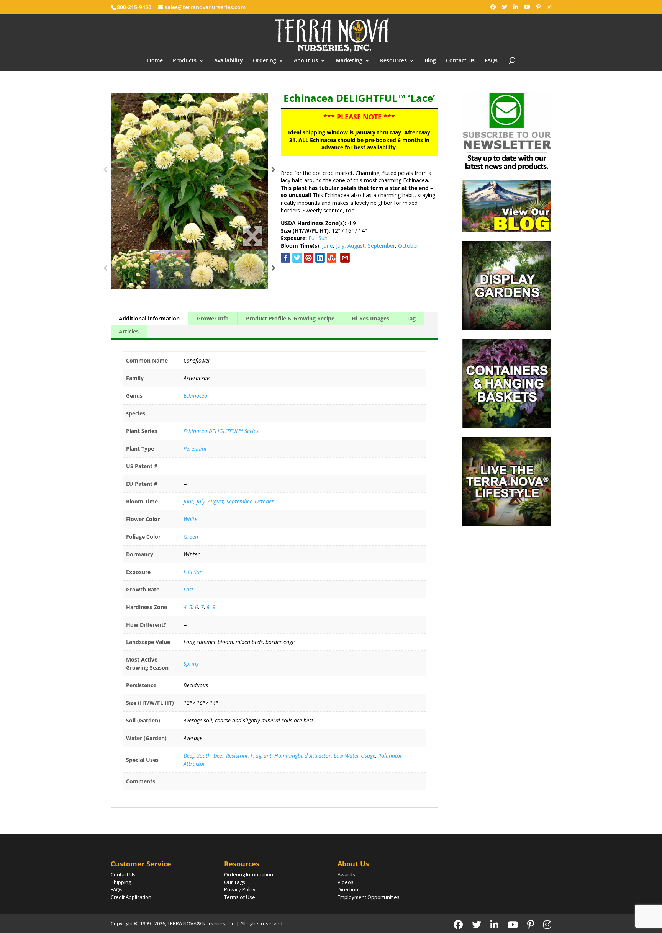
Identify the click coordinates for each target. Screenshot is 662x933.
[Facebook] (493, 7)
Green (191, 536)
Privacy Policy (240, 889)
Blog (430, 61)
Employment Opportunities (369, 897)
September (381, 245)
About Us (306, 61)
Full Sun (318, 238)
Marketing (349, 61)
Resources (393, 61)
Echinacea (195, 395)
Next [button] (273, 171)
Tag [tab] (411, 318)
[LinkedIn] (515, 7)
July (340, 245)
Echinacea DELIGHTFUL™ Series (221, 431)
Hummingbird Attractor (302, 755)
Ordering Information (248, 874)
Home (155, 61)
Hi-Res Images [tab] (370, 318)
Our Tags (234, 882)
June (327, 245)
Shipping (121, 882)
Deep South (197, 755)
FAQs (491, 61)
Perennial (195, 448)
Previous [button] (105, 171)
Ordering (264, 61)
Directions (349, 889)
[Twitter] (504, 7)
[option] (189, 171)
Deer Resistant (230, 755)
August (356, 245)
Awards (346, 874)
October (408, 245)
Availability (228, 61)
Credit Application (131, 897)
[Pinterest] (538, 7)
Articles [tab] (129, 331)
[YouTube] (527, 7)
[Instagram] (549, 7)
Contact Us (460, 61)
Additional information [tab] (149, 318)
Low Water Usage (354, 755)
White (190, 519)
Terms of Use (239, 897)
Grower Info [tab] (213, 318)
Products (185, 61)
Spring (191, 663)
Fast (188, 589)
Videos (346, 882)
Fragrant (261, 755)
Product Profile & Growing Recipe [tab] (290, 318)
